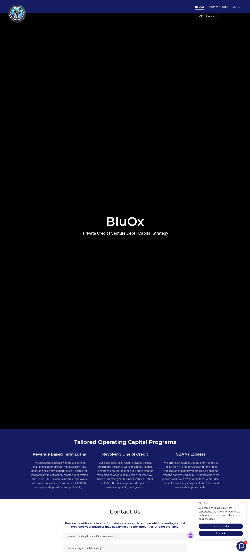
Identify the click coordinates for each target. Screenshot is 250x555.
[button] (241, 546)
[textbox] (125, 536)
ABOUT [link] (237, 7)
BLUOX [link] (199, 7)
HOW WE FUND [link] (218, 7)
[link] (17, 6)
